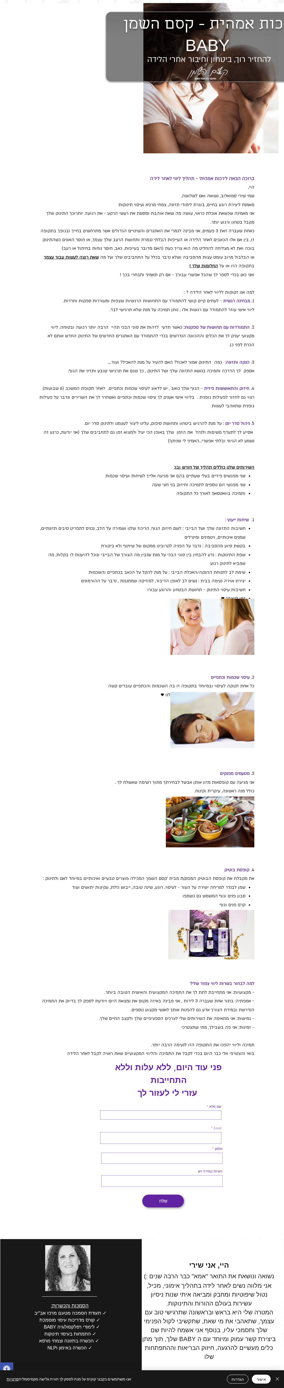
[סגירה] (277, 1379)
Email (217, 1128)
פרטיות (13, 1379)
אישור (261, 1379)
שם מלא (214, 1106)
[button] (6, 1369)
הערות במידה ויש (210, 1171)
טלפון (218, 1148)
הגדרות (238, 1379)
